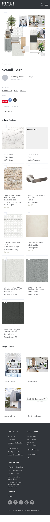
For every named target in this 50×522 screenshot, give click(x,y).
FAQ (28, 458)
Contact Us (12, 496)
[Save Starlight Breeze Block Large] (5, 214)
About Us (11, 436)
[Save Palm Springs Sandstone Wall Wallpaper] (5, 167)
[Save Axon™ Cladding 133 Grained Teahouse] (5, 301)
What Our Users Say (15, 467)
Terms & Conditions (15, 455)
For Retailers (32, 436)
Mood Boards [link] (6, 64)
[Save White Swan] (5, 126)
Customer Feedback (15, 470)
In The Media (13, 448)
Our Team (11, 440)
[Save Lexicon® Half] (29, 126)
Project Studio (32, 445)
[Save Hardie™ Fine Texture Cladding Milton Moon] (29, 259)
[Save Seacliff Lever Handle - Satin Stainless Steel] (29, 167)
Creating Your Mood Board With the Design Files (15, 484)
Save (5, 101)
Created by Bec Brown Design (21, 77)
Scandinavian (7, 91)
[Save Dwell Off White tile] (29, 214)
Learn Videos (32, 454)
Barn (16, 91)
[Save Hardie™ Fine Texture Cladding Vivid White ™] (5, 259)
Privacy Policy (13, 452)
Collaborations (13, 474)
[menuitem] (42, 4)
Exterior (23, 91)
